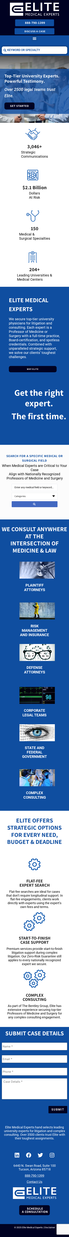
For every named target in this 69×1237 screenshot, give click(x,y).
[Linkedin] (17, 1155)
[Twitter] (40, 1155)
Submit (57, 1109)
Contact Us (34, 1182)
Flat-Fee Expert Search (34, 883)
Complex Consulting (34, 997)
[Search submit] (35, 504)
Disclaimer (49, 1227)
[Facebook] (28, 1155)
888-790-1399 (34, 1175)
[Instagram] (52, 1155)
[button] (35, 38)
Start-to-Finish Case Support (34, 940)
